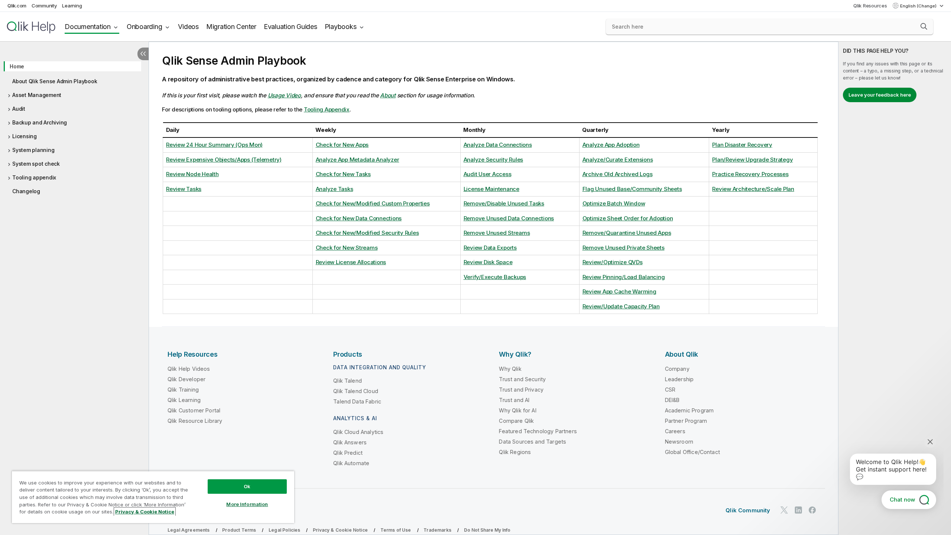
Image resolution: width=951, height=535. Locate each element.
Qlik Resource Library (195, 421)
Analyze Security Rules (493, 159)
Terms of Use (395, 530)
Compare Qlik (516, 421)
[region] (153, 497)
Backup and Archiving (39, 122)
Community (44, 6)
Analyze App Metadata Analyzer (357, 159)
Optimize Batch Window (613, 203)
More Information (247, 504)
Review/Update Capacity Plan (621, 306)
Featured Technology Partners (538, 431)
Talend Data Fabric (357, 401)
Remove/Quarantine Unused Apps (626, 232)
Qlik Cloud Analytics (358, 432)
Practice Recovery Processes (750, 174)
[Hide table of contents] (143, 54)
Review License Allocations (351, 262)
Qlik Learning (184, 400)
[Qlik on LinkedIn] (798, 510)
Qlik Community (748, 510)
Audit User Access (488, 174)
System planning (33, 150)
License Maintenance (491, 188)
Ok (247, 486)
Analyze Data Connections (498, 144)
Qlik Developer (186, 379)
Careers (675, 431)
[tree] (74, 126)
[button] (923, 26)
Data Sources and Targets (532, 441)
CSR (670, 389)
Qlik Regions (515, 452)
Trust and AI (514, 400)
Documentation (88, 26)
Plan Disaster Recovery (742, 144)
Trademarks (437, 530)
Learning (72, 6)
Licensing (24, 136)
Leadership (679, 379)
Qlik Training (183, 389)
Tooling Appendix (327, 109)
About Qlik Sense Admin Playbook (54, 81)
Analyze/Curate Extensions (617, 159)
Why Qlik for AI (517, 410)
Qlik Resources (870, 6)
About (388, 95)
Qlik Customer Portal (194, 410)
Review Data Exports (490, 247)
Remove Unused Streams (497, 232)
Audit (18, 109)
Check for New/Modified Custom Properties (373, 203)
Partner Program (686, 421)
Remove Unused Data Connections (509, 218)
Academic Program (689, 410)
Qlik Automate (351, 463)
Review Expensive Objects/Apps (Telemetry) (224, 159)
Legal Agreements (189, 530)
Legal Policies (284, 530)
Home (17, 66)
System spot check (36, 163)
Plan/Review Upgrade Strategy (752, 159)
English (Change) (919, 6)
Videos (188, 26)
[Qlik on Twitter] (784, 510)
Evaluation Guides (290, 26)
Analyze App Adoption (611, 144)
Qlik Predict (348, 453)
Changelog (26, 191)
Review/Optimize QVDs (612, 262)
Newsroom (679, 441)
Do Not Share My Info (487, 530)
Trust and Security (522, 379)
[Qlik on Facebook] (812, 510)
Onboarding (144, 26)
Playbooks (341, 26)
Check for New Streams (347, 247)
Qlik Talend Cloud (355, 391)
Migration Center (231, 26)
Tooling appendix (34, 177)
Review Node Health (192, 174)
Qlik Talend (347, 380)
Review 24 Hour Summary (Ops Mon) (214, 144)
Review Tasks (183, 188)
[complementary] (894, 288)
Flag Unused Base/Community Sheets (632, 188)
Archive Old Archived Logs (617, 174)
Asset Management (36, 95)
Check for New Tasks (343, 174)
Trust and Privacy (521, 389)
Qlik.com (16, 6)
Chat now (902, 499)
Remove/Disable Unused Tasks (504, 203)
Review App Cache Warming (619, 291)
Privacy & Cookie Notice (340, 530)
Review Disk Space (488, 262)
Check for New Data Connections (359, 218)
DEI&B (672, 400)
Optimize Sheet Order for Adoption (627, 218)
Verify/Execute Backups (495, 277)
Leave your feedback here (879, 95)
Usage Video (284, 95)
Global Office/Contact (692, 452)
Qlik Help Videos (189, 369)
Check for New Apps (342, 144)
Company (677, 369)
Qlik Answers (350, 442)
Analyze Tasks (334, 188)
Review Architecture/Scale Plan (753, 188)
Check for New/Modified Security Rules (367, 232)
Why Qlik (510, 369)
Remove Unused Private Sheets (623, 247)
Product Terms (239, 530)
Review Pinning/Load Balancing (623, 277)
